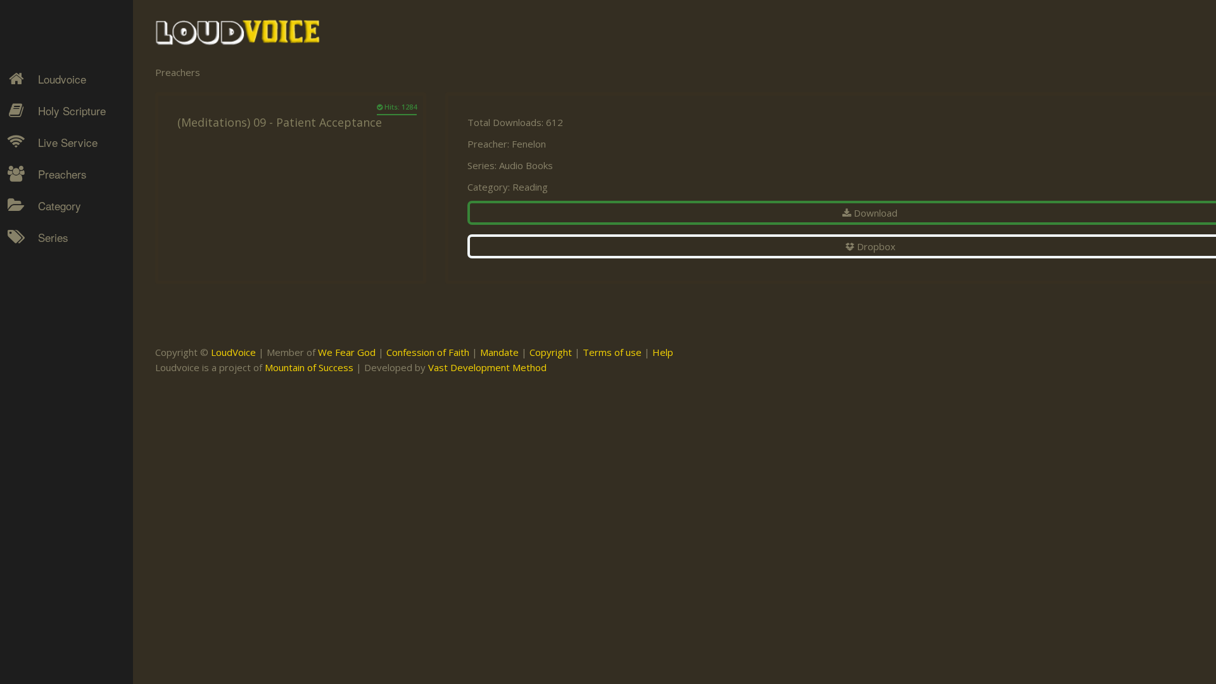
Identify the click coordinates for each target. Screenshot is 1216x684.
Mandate (499, 352)
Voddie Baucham (64, 472)
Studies (45, 323)
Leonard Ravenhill (66, 323)
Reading (530, 186)
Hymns (44, 257)
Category (59, 205)
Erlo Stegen (53, 279)
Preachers (62, 174)
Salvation (47, 368)
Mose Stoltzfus (61, 383)
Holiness (47, 257)
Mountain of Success (309, 367)
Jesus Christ (55, 279)
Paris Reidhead (61, 405)
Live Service (68, 142)
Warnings (49, 345)
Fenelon (529, 143)
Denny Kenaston (64, 257)
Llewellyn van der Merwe (61, 353)
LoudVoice (233, 352)
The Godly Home (65, 390)
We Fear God (347, 352)
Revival (44, 345)
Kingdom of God (64, 279)
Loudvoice (62, 79)
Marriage (48, 301)
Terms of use (612, 352)
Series (53, 237)
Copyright (550, 352)
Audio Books (526, 165)
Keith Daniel (54, 301)
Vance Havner (58, 449)
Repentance (54, 323)
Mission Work (58, 301)
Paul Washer (55, 427)
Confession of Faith (427, 352)
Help (662, 352)
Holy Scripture (72, 110)
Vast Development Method (487, 367)
